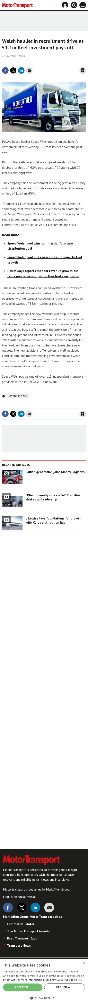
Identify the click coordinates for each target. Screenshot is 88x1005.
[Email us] (49, 907)
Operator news (18, 396)
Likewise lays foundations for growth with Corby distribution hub (53, 520)
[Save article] (82, 70)
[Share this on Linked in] (21, 70)
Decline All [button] (64, 987)
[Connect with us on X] (22, 907)
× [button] (83, 963)
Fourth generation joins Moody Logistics (55, 472)
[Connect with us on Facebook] (8, 907)
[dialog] (44, 982)
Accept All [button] (22, 987)
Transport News (19, 945)
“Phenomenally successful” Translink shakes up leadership (53, 497)
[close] (85, 62)
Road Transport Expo (22, 938)
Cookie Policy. (73, 979)
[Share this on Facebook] (5, 70)
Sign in (34, 62)
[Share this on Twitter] (13, 70)
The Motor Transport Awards (28, 931)
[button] (44, 998)
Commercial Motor (20, 924)
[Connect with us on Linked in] (35, 907)
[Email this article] (29, 70)
